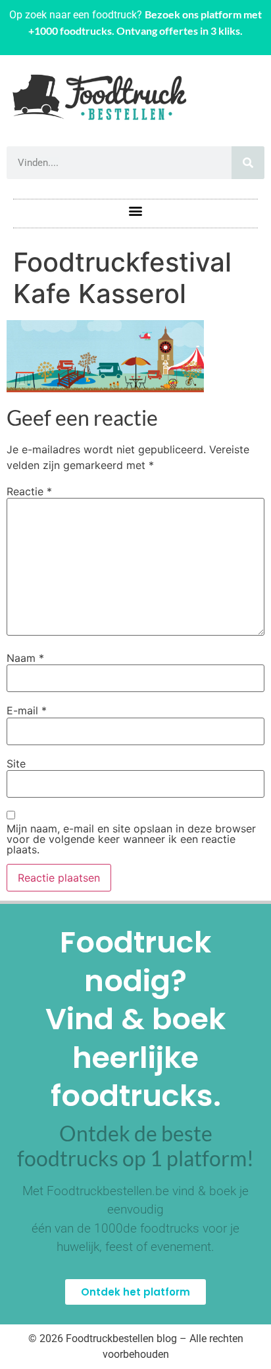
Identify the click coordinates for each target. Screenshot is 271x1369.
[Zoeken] (248, 162)
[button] (136, 210)
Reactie (29, 491)
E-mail (27, 710)
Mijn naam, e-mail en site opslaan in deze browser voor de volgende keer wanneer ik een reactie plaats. (131, 839)
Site (16, 763)
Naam (25, 658)
